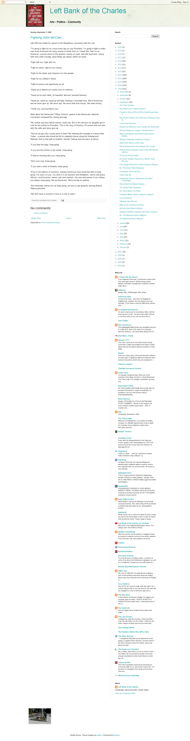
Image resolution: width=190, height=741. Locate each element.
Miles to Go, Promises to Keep (131, 205)
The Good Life (124, 608)
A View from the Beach (127, 277)
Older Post (101, 218)
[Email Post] (62, 200)
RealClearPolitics (125, 551)
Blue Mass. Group (125, 336)
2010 (120, 82)
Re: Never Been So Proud (129, 191)
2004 (120, 262)
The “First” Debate (126, 105)
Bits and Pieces (124, 325)
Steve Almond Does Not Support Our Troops (137, 146)
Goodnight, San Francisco (129, 172)
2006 (120, 255)
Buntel (121, 353)
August (123, 223)
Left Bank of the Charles (128, 687)
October (123, 99)
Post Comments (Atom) (50, 223)
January (123, 247)
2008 (120, 89)
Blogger (116, 735)
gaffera (99, 735)
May (122, 234)
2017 (120, 58)
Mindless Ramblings (126, 532)
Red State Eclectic (126, 556)
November (124, 95)
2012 (120, 75)
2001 (120, 266)
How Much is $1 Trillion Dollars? (132, 109)
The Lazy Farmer (125, 617)
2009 (120, 85)
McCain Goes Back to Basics (131, 208)
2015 (120, 65)
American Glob (124, 297)
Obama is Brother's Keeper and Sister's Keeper (138, 212)
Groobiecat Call (124, 438)
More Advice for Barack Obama (131, 184)
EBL (120, 412)
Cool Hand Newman (127, 123)
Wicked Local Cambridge (128, 676)
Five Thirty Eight (125, 418)
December (124, 92)
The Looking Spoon (126, 628)
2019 (120, 51)
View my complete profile (125, 693)
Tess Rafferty (124, 584)
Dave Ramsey (124, 399)
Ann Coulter (123, 321)
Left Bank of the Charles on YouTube (133, 523)
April (122, 237)
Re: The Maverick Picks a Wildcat (132, 215)
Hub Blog (122, 460)
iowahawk (122, 512)
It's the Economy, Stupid (128, 155)
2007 (120, 252)
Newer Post (36, 218)
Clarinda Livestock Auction (129, 368)
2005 (120, 259)
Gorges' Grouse (125, 432)
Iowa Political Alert (126, 499)
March (122, 241)
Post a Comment (41, 213)
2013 (120, 71)
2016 (120, 61)
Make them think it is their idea (131, 143)
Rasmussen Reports (127, 547)
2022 (120, 47)
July (122, 227)
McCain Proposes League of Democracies (136, 130)
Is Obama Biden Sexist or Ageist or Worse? (136, 195)
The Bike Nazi (124, 595)
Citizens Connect (125, 364)
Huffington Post (124, 473)
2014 (120, 68)
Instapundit (123, 486)
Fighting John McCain (46, 37)
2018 (120, 54)
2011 (120, 78)
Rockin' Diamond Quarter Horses (132, 567)
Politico (121, 543)
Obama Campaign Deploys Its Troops (134, 139)
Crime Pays (123, 373)
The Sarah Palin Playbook (130, 188)
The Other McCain (125, 636)
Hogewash (122, 451)
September (124, 102)
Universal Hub (124, 662)
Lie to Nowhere (125, 198)
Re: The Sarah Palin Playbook (131, 168)
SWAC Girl (122, 571)
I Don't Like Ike (125, 175)
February (124, 244)
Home (68, 218)
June (122, 230)
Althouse (122, 290)
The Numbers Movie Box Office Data (133, 632)
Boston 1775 (123, 340)
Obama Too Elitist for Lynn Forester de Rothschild (139, 127)
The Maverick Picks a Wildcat (131, 219)
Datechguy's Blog (125, 386)
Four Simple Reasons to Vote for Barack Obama (138, 165)
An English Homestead (127, 310)
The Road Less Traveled (128, 649)
